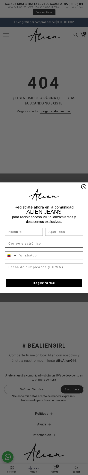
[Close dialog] (83, 186)
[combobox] (11, 255)
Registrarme (44, 283)
